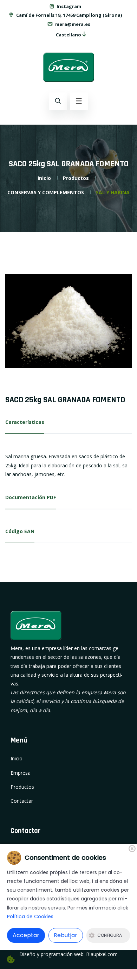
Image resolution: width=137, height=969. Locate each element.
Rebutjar (65, 935)
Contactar (22, 800)
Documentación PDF (30, 497)
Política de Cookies (30, 916)
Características (24, 422)
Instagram (68, 6)
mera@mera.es (72, 24)
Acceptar (26, 935)
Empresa (21, 772)
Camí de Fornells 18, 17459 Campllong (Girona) (68, 15)
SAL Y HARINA (113, 192)
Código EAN (19, 531)
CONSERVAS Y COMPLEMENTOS (45, 192)
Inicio (44, 178)
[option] (68, 321)
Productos (76, 178)
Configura (109, 935)
